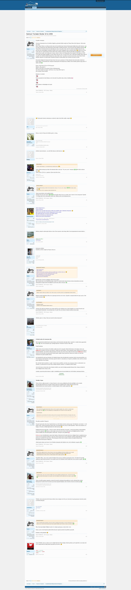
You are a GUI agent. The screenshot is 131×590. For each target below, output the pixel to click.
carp (28, 239)
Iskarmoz (29, 172)
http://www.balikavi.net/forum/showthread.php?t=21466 (45, 221)
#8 (86, 241)
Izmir (33, 330)
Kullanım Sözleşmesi (102, 588)
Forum (34, 7)
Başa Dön (102, 586)
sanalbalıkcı (29, 507)
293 (33, 260)
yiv (27, 326)
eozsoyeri (29, 141)
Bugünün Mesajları (29, 9)
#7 (86, 223)
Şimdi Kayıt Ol (96, 54)
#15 (86, 446)
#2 (86, 127)
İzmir (33, 175)
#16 (86, 463)
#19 (86, 536)
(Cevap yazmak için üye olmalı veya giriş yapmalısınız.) (78, 580)
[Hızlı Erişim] (86, 31)
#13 (86, 376)
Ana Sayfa (29, 7)
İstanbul (33, 145)
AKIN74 (28, 551)
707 (33, 553)
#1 (86, 92)
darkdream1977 (30, 216)
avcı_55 (28, 256)
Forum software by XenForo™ (34, 588)
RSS (104, 586)
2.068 (33, 351)
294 (33, 509)
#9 (86, 259)
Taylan (48, 35)
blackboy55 (29, 388)
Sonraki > (38, 37)
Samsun (33, 197)
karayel (28, 347)
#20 (86, 554)
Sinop (33, 352)
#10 (86, 286)
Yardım (94, 586)
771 (33, 174)
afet (27, 126)
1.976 (33, 144)
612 (33, 300)
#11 (86, 313)
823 (33, 128)
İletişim (91, 586)
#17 (86, 486)
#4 (86, 158)
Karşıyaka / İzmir (31, 554)
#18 (86, 510)
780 (33, 392)
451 (33, 218)
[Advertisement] (56, 20)
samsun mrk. (32, 510)
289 (33, 329)
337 (33, 242)
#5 (86, 177)
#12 (86, 327)
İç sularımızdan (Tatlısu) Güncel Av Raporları (36, 35)
